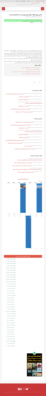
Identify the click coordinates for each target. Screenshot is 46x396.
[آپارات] (21, 389)
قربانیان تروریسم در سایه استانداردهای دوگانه (15, 143)
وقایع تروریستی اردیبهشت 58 (11, 315)
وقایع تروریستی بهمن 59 (11, 306)
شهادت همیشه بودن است (28, 146)
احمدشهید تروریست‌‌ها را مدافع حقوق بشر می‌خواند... (30, 67)
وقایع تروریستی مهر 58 (10, 327)
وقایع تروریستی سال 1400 (11, 267)
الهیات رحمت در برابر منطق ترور (23, 106)
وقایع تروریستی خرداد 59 (11, 288)
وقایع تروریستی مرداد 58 (11, 322)
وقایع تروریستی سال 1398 (11, 272)
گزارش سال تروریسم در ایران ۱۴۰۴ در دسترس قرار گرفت (24, 112)
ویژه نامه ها (17, 1)
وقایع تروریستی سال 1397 (11, 274)
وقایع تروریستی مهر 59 (10, 297)
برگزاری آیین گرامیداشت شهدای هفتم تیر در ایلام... (30, 73)
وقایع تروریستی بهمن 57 (11, 343)
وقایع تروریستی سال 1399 (11, 270)
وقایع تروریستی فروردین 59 (11, 283)
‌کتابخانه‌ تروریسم (21, 392)
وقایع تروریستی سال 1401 (11, 265)
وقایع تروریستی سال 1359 (11, 281)
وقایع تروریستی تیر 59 (10, 290)
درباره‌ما (40, 392)
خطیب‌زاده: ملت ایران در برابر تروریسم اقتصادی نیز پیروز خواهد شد (24, 149)
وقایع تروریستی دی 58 (10, 334)
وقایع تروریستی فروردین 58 (11, 313)
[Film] (34, 364)
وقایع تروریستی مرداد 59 (11, 293)
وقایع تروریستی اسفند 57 (11, 345)
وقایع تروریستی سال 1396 (11, 277)
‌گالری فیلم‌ (26, 392)
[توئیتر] (27, 389)
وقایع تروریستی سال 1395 (11, 279)
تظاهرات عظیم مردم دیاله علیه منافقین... (32, 69)
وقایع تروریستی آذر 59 (10, 302)
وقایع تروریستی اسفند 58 (11, 338)
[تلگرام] (19, 389)
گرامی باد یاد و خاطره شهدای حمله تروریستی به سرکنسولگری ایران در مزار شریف (29, 160)
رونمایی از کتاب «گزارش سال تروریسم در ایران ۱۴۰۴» (25, 172)
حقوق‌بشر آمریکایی (23, 1)
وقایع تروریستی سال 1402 (11, 263)
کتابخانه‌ (28, 1)
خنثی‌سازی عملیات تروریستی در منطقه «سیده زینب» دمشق (22, 165)
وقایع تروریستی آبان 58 (10, 329)
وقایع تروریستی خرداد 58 (11, 318)
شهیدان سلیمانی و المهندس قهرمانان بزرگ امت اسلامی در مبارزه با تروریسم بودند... (25, 71)
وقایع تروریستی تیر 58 (10, 320)
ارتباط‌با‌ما (35, 392)
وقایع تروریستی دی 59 (10, 304)
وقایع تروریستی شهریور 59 (11, 295)
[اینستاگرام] (24, 389)
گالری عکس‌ (31, 392)
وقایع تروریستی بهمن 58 (11, 336)
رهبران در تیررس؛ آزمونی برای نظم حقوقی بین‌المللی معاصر (15, 94)
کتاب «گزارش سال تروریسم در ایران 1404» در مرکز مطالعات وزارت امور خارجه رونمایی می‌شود (27, 169)
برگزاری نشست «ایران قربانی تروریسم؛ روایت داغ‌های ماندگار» (20, 109)
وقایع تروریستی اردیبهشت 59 (11, 286)
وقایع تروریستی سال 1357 (11, 341)
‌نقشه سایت (15, 392)
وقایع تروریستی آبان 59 (10, 299)
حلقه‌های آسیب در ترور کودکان (23, 96)
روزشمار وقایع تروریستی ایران (23, 179)
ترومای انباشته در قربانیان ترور (23, 99)
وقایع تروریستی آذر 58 (10, 331)
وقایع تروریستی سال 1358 (11, 311)
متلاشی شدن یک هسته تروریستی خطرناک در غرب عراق (23, 163)
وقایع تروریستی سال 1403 (11, 261)
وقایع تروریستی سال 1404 (11, 258)
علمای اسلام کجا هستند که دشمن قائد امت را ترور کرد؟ (33, 103)
